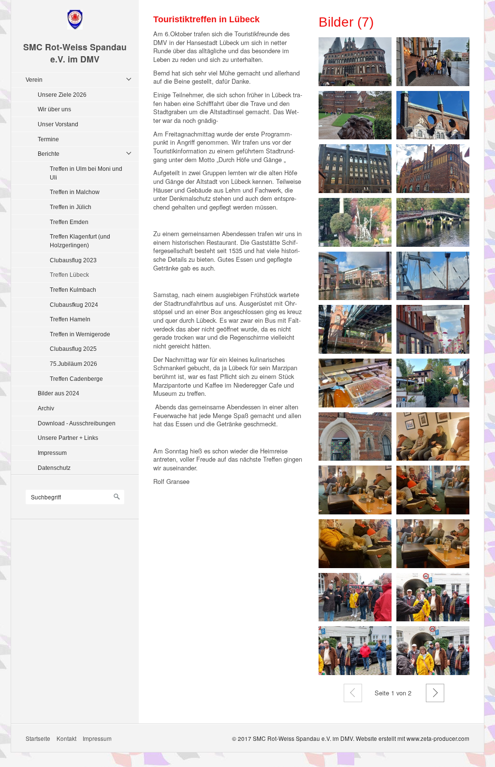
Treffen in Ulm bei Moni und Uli (86, 172)
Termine (48, 139)
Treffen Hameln (70, 319)
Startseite (38, 738)
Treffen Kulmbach (73, 289)
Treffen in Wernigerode (80, 334)
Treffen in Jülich (70, 207)
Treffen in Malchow (75, 192)
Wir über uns (54, 109)
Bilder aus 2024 (58, 393)
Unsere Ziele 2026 (62, 94)
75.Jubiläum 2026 (73, 364)
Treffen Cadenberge (76, 379)
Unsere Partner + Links (68, 438)
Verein (34, 79)
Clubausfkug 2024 (74, 304)
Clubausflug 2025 (73, 349)
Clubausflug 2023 (73, 260)
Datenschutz (54, 468)
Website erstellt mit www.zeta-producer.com (412, 738)
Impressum (52, 453)
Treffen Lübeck (69, 274)
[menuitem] (77, 273)
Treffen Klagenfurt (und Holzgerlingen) (80, 240)
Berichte (48, 153)
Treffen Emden (69, 222)
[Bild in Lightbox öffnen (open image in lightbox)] (355, 61)
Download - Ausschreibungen (77, 423)
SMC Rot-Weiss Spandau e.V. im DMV (75, 53)
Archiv (46, 408)
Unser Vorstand (58, 124)
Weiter (435, 693)
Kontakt (66, 738)
